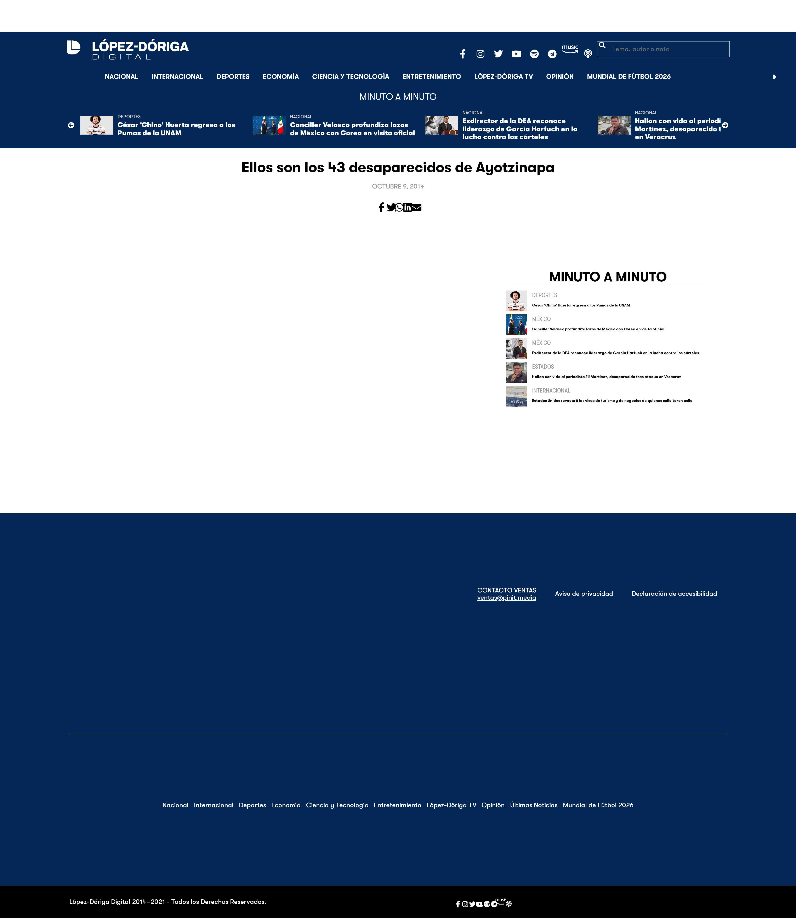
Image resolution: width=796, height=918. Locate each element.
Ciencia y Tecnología (350, 76)
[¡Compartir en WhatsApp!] (399, 208)
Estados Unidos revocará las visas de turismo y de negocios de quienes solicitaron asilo (612, 401)
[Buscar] (785, 77)
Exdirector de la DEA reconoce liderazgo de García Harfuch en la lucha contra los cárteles (520, 129)
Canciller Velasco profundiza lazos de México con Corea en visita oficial (352, 129)
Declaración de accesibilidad (674, 593)
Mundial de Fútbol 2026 (629, 76)
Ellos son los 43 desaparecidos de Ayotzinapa (398, 167)
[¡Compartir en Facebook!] (381, 208)
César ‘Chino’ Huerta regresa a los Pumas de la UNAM (176, 129)
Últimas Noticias (534, 805)
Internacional (177, 76)
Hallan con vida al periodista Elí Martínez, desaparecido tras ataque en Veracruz (697, 129)
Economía (281, 76)
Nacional (121, 76)
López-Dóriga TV (503, 76)
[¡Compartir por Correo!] (416, 208)
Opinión (560, 76)
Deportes (233, 76)
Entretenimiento (432, 76)
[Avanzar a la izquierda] (71, 125)
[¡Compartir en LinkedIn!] (407, 208)
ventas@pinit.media (506, 597)
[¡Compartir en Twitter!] (392, 208)
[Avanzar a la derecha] (775, 77)
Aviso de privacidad (584, 593)
